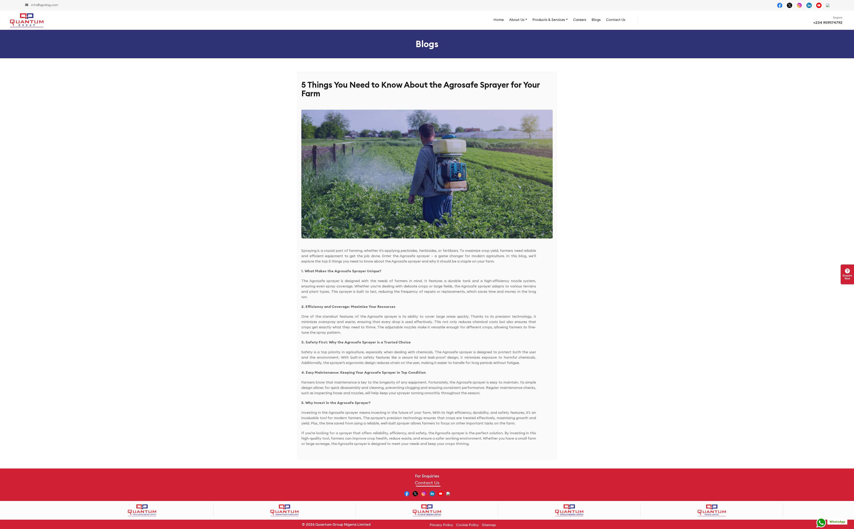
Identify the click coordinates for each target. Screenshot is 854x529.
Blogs (596, 19)
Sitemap (489, 525)
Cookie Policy (467, 525)
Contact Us (615, 19)
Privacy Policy (441, 525)
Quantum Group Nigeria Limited (343, 524)
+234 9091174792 (827, 22)
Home (498, 19)
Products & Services (548, 19)
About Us (516, 19)
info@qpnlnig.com (44, 5)
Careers (579, 19)
